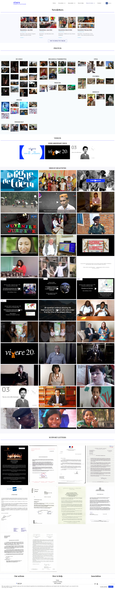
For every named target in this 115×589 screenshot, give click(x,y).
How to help (81, 3)
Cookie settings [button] (103, 586)
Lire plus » (22, 37)
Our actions (61, 3)
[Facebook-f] (107, 3)
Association (71, 3)
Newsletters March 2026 (65, 30)
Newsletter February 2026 (85, 30)
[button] (19, 583)
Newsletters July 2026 (26, 30)
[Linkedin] (97, 584)
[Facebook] (95, 584)
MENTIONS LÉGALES (20, 584)
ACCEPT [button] (111, 586)
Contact (99, 3)
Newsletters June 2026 (45, 30)
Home (54, 3)
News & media (89, 3)
